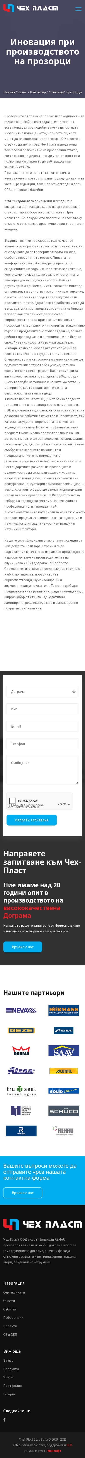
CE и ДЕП (10, 1334)
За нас (8, 1360)
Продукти (11, 1369)
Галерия (9, 1394)
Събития (10, 1309)
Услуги (8, 1377)
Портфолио (12, 1385)
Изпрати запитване (31, 819)
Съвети (9, 1301)
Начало (9, 92)
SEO (69, 1445)
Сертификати (14, 1292)
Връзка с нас (23, 946)
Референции (13, 1317)
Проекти (10, 1326)
